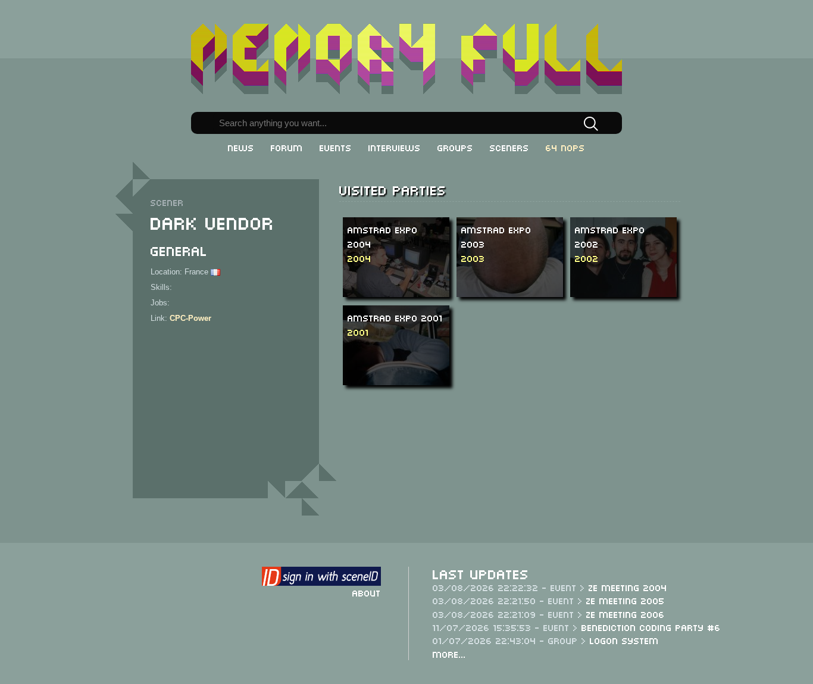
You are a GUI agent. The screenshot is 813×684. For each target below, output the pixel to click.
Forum (287, 147)
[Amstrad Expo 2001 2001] (404, 344)
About (366, 592)
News (241, 147)
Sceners (509, 147)
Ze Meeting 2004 (628, 587)
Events (336, 147)
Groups (455, 147)
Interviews (394, 147)
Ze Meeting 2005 (625, 600)
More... (449, 653)
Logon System (624, 639)
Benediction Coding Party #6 (651, 626)
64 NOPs (565, 147)
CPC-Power (190, 318)
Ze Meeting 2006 (625, 613)
